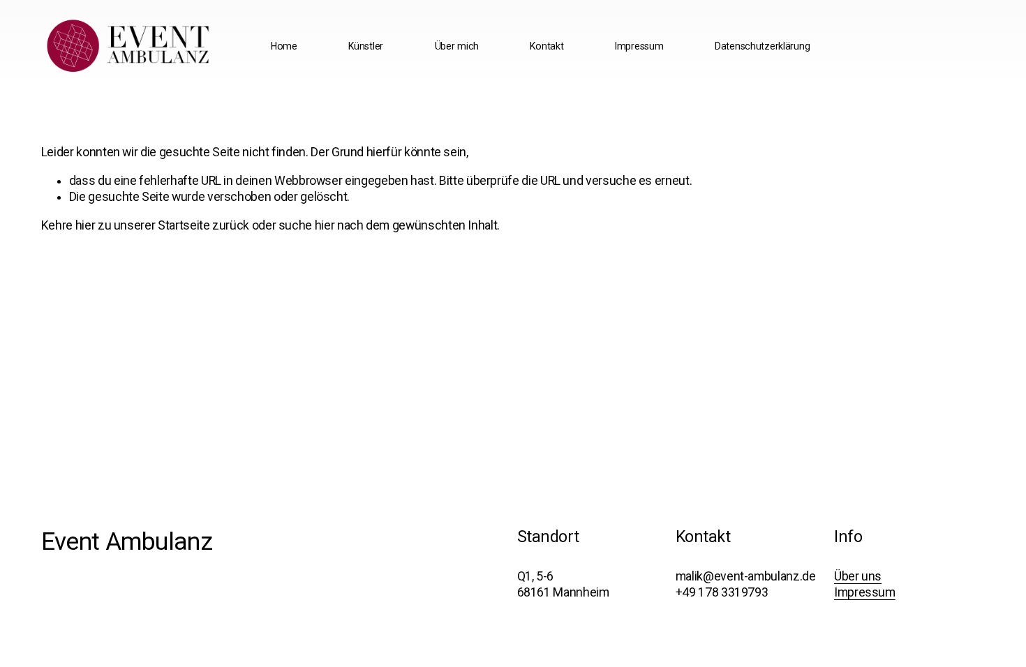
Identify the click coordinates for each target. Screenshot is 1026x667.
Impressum (639, 46)
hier (85, 225)
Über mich (457, 46)
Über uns (858, 576)
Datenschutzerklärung (762, 46)
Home (284, 46)
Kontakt (546, 46)
